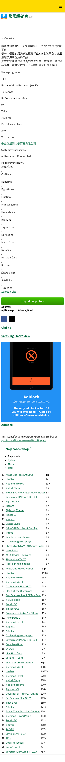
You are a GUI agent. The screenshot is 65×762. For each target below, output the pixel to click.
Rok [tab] (10, 467)
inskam (10, 505)
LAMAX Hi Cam (14, 653)
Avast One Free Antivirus (19, 474)
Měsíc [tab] (11, 464)
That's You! (12, 702)
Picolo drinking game (18, 563)
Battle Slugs (13, 523)
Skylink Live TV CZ (16, 559)
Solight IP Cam (14, 657)
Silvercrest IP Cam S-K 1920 (21, 497)
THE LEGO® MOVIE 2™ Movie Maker (25, 492)
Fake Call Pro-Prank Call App (22, 528)
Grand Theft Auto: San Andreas (23, 711)
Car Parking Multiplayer (19, 541)
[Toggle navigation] (60, 6)
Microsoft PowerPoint (18, 716)
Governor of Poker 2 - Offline (22, 613)
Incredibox (12, 550)
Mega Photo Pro (15, 483)
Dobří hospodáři (15, 742)
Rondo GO (11, 604)
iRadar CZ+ (12, 514)
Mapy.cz (10, 519)
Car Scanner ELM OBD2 (19, 586)
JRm (8, 738)
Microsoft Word (14, 582)
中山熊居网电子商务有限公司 (18, 143)
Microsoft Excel (14, 622)
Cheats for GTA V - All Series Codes (25, 546)
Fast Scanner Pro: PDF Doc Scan (23, 595)
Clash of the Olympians (19, 591)
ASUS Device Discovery (18, 555)
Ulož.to (10, 479)
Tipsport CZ (12, 501)
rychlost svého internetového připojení (23, 440)
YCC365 (10, 631)
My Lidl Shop (13, 488)
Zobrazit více (8, 291)
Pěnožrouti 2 (13, 617)
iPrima (9, 532)
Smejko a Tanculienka (18, 537)
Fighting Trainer (15, 510)
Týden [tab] (11, 460)
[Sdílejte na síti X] (12, 319)
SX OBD (10, 648)
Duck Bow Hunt (14, 644)
